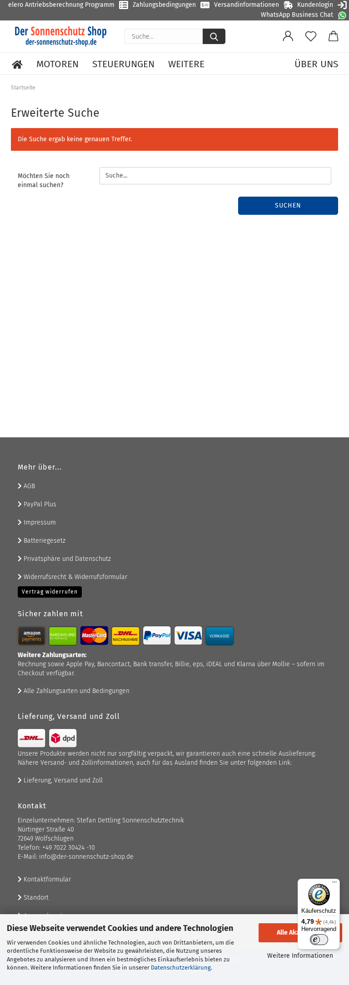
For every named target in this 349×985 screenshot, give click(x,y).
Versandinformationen (246, 5)
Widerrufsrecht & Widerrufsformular (74, 577)
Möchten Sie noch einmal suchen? (44, 180)
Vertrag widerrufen (50, 592)
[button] (288, 36)
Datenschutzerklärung (181, 967)
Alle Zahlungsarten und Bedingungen (76, 691)
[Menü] (334, 884)
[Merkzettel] (311, 36)
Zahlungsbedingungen (164, 5)
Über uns (316, 64)
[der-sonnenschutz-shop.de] (61, 36)
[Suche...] (214, 36)
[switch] (319, 939)
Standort (35, 897)
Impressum (39, 522)
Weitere (186, 64)
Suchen (288, 205)
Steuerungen (123, 64)
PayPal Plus (39, 504)
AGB (28, 486)
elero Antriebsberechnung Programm (61, 5)
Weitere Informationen (300, 956)
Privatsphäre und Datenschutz (66, 559)
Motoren (57, 64)
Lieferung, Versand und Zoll (62, 780)
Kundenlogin (315, 5)
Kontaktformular (46, 879)
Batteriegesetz (43, 540)
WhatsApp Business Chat (297, 15)
